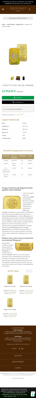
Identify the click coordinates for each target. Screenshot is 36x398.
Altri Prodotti (11, 24)
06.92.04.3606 (28, 333)
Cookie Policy (15, 378)
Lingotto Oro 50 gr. (10, 309)
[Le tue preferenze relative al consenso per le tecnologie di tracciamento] (32, 394)
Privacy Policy (21, 378)
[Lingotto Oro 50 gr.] (10, 302)
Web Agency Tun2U (28, 374)
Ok (33, 392)
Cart (33, 9)
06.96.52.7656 (18, 341)
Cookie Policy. (20, 396)
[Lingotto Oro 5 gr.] (10, 279)
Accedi (29, 9)
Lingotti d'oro (20, 24)
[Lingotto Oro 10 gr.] (26, 279)
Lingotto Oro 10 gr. (26, 286)
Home (3, 24)
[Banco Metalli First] (18, 9)
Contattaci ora (19, 102)
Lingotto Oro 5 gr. (10, 286)
